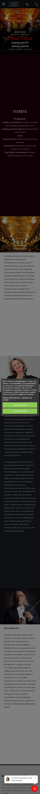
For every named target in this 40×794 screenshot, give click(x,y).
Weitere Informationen (11, 397)
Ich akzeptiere (20, 405)
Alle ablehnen (20, 411)
